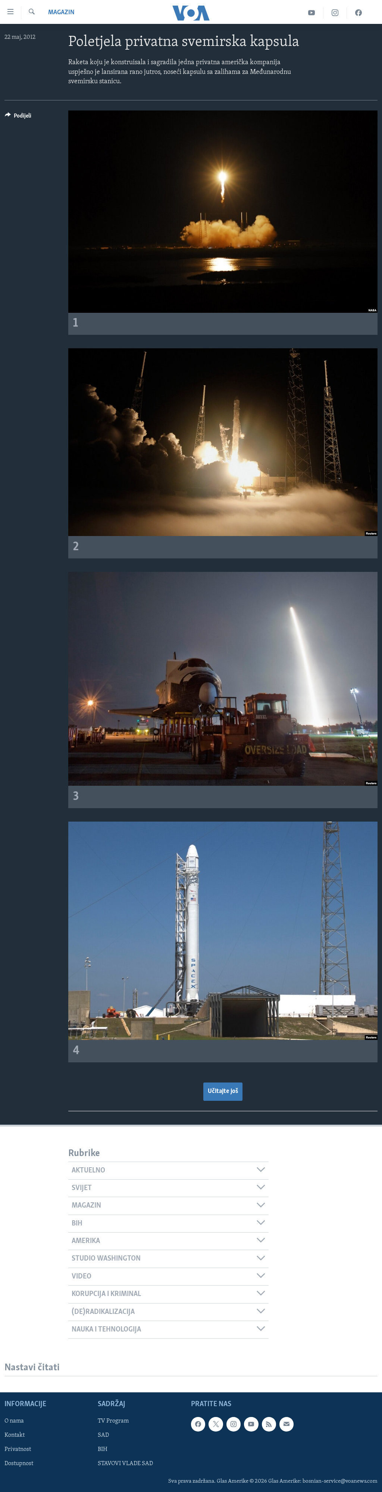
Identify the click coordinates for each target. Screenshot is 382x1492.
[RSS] (269, 1424)
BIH (102, 1450)
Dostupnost (18, 1464)
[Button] (18, 117)
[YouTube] (311, 13)
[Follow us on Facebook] (198, 1424)
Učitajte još (223, 1091)
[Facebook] (358, 13)
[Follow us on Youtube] (251, 1424)
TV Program (113, 1421)
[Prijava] (286, 1424)
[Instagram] (335, 13)
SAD (103, 1435)
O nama (14, 1421)
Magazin (61, 12)
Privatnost (17, 1450)
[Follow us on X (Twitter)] (216, 1424)
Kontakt (14, 1435)
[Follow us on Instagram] (233, 1424)
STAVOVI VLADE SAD (125, 1464)
